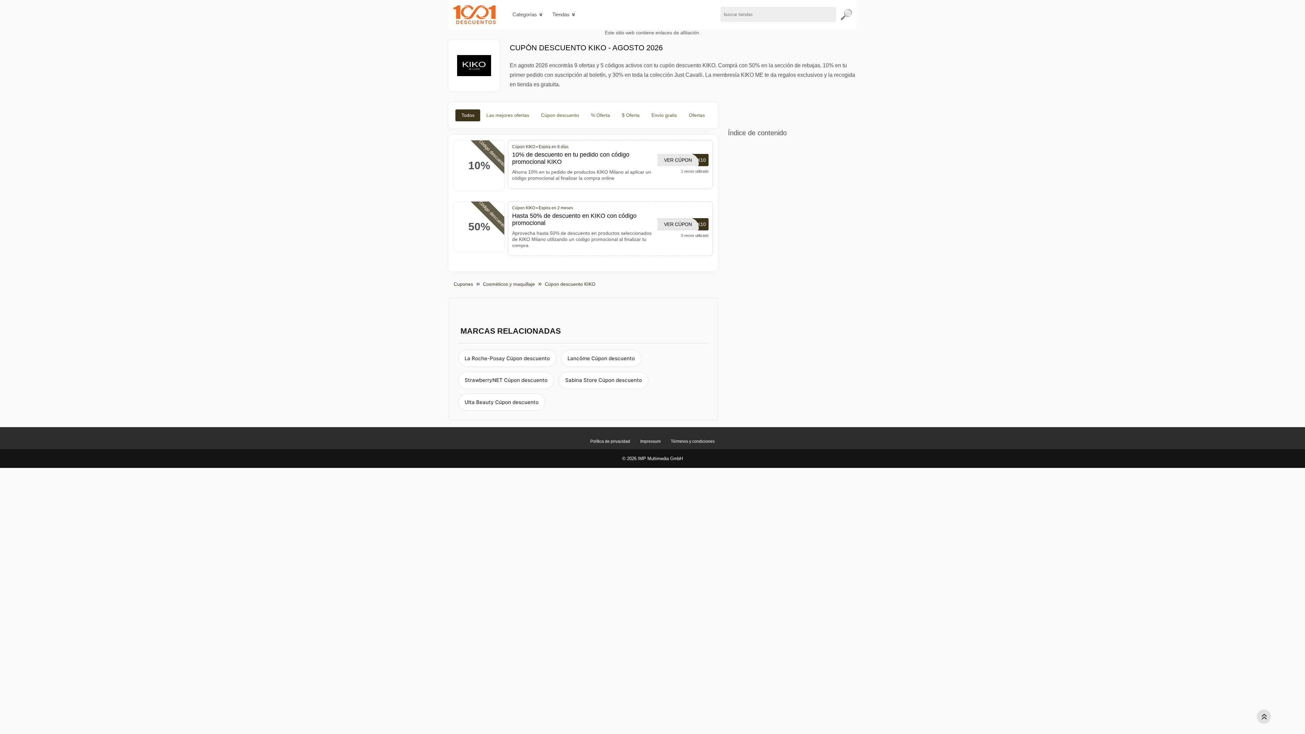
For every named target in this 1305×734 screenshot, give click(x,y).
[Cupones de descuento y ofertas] (475, 14)
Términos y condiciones (693, 441)
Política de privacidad (610, 441)
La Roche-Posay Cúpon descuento (507, 358)
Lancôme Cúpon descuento (601, 358)
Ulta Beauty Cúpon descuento (502, 402)
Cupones (463, 284)
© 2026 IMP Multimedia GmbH (652, 458)
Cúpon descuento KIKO (570, 284)
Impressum (650, 441)
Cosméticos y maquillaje (509, 284)
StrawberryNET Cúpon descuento (506, 380)
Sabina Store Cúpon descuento (603, 380)
